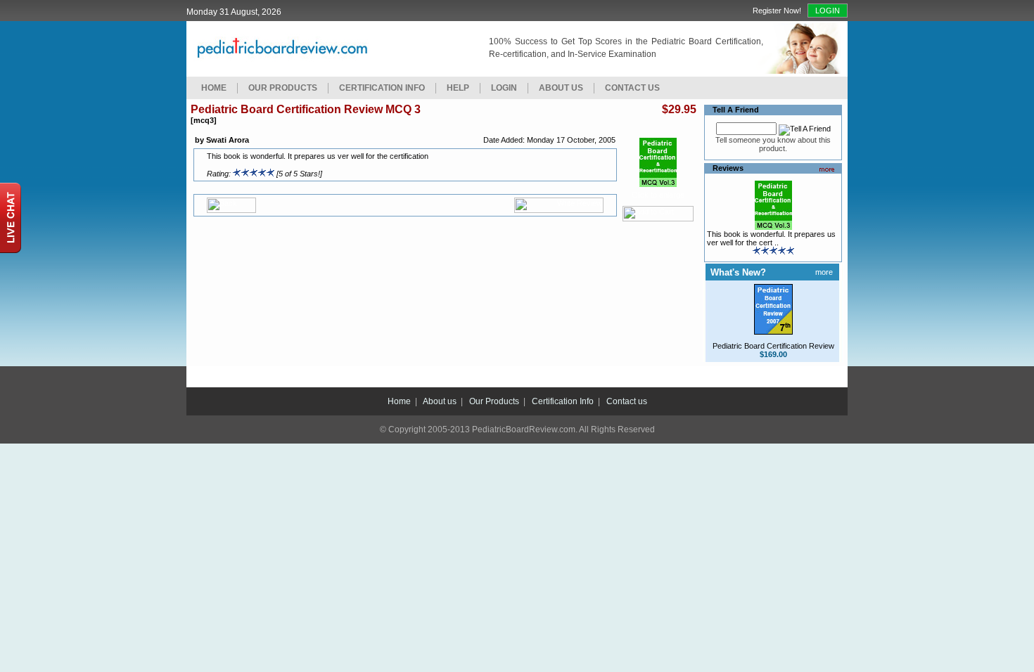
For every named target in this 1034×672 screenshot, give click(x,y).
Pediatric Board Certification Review (773, 346)
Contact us (626, 401)
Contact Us (632, 88)
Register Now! (777, 10)
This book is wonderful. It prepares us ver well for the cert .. (771, 238)
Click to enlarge (658, 194)
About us (440, 401)
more (824, 272)
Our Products (282, 88)
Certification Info (382, 88)
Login (827, 10)
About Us (561, 88)
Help (458, 88)
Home (213, 88)
